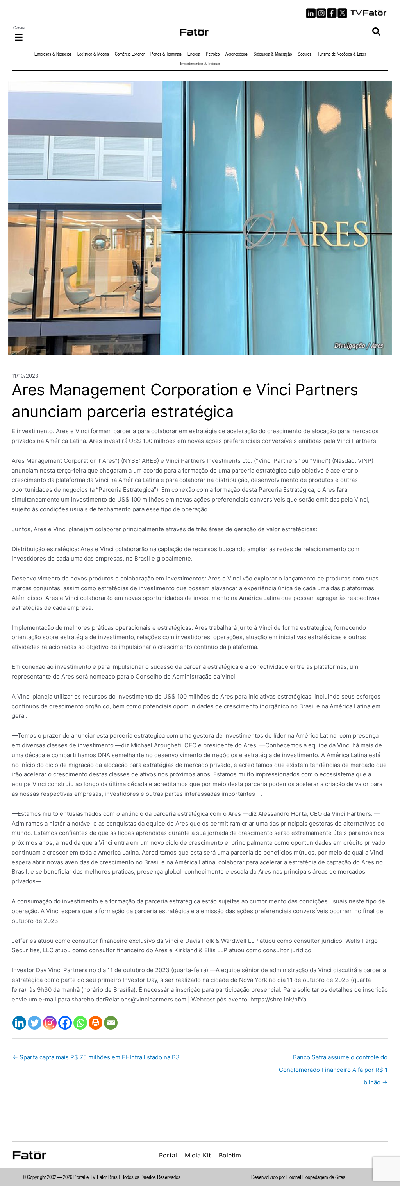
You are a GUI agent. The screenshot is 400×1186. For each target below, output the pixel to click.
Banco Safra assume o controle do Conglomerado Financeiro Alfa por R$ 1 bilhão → (333, 1059)
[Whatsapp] (80, 1023)
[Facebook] (65, 1023)
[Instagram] (50, 1023)
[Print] (95, 1023)
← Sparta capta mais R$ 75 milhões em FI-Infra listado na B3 (96, 1057)
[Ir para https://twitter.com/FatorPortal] (342, 13)
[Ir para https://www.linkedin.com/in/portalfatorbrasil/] (311, 13)
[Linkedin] (19, 1023)
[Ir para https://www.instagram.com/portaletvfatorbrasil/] (321, 13)
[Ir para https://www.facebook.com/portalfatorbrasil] (332, 13)
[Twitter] (34, 1023)
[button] (376, 32)
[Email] (111, 1023)
